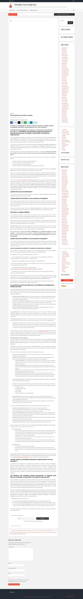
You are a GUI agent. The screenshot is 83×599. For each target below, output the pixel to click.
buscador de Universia (43, 330)
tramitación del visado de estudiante (20, 456)
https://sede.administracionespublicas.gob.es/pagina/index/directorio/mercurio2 (26, 269)
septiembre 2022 (65, 108)
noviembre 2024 (65, 71)
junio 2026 (64, 50)
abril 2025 (64, 66)
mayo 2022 (64, 114)
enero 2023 (64, 101)
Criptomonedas (65, 131)
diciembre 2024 (65, 69)
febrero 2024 (65, 83)
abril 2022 (64, 115)
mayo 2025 (64, 64)
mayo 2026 (64, 52)
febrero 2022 (65, 118)
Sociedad (12, 113)
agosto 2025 (64, 61)
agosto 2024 (64, 75)
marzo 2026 (64, 54)
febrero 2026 (65, 55)
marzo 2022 (64, 117)
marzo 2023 (64, 98)
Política (63, 146)
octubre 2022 (65, 106)
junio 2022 (64, 112)
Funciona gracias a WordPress (29, 596)
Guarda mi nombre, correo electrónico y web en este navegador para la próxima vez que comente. (18, 580)
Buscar (62, 20)
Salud (63, 147)
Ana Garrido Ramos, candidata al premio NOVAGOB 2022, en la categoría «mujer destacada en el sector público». (32, 530)
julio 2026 (64, 49)
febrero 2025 (65, 67)
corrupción (64, 129)
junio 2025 (64, 63)
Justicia (63, 143)
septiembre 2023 (65, 91)
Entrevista (64, 138)
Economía (64, 137)
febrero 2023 (65, 100)
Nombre (10, 563)
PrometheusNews (25, 4)
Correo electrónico (12, 568)
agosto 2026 (64, 47)
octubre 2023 (65, 89)
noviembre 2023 (65, 88)
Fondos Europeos (65, 140)
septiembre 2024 (65, 74)
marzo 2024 (64, 81)
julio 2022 (64, 111)
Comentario (11, 546)
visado (19, 525)
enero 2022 (64, 120)
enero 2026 (64, 57)
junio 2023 (64, 94)
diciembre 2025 (65, 58)
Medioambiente (65, 144)
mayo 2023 (64, 95)
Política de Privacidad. (22, 10)
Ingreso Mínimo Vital (66, 141)
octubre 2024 (65, 72)
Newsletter (11, 1)
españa (11, 525)
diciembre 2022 (65, 103)
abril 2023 (64, 97)
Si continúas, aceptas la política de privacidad (33, 521)
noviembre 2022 (65, 105)
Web (9, 573)
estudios (15, 525)
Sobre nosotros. (33, 10)
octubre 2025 (65, 60)
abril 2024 (64, 80)
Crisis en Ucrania (65, 132)
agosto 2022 (64, 109)
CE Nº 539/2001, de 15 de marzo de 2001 (27, 179)
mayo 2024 (64, 78)
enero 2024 (64, 84)
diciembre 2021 (65, 122)
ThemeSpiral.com (48, 596)
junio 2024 (64, 77)
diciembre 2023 (65, 86)
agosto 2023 (64, 92)
